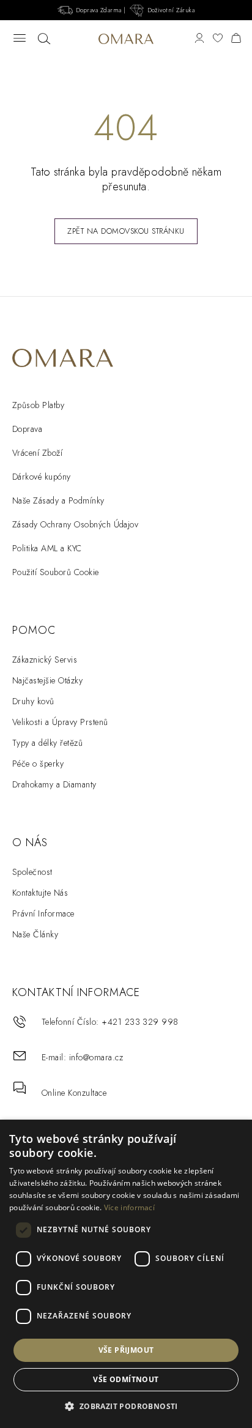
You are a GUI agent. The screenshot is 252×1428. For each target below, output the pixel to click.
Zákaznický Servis (44, 659)
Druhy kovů (33, 701)
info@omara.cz (96, 1057)
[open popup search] (44, 39)
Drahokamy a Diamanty (54, 784)
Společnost (32, 872)
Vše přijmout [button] (126, 1350)
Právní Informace (43, 913)
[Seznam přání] (218, 39)
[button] (125, 1406)
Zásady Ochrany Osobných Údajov (75, 524)
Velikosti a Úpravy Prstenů (60, 722)
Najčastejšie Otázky (47, 680)
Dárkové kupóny (41, 476)
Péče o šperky (38, 763)
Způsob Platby (38, 405)
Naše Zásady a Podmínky (58, 500)
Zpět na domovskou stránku (126, 231)
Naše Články (35, 934)
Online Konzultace (74, 1093)
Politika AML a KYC (47, 548)
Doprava (27, 429)
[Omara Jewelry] (126, 38)
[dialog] (126, 1274)
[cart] (236, 39)
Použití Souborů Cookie (55, 572)
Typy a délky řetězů (47, 743)
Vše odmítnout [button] (125, 1379)
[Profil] (199, 39)
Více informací (129, 1207)
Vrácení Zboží (37, 453)
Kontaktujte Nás (40, 893)
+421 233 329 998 (140, 1022)
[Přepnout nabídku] (19, 39)
